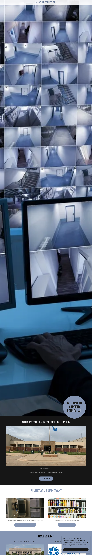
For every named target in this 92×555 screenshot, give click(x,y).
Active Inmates (46, 478)
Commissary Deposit (67, 524)
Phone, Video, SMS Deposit (25, 524)
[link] (46, 3)
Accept (76, 549)
